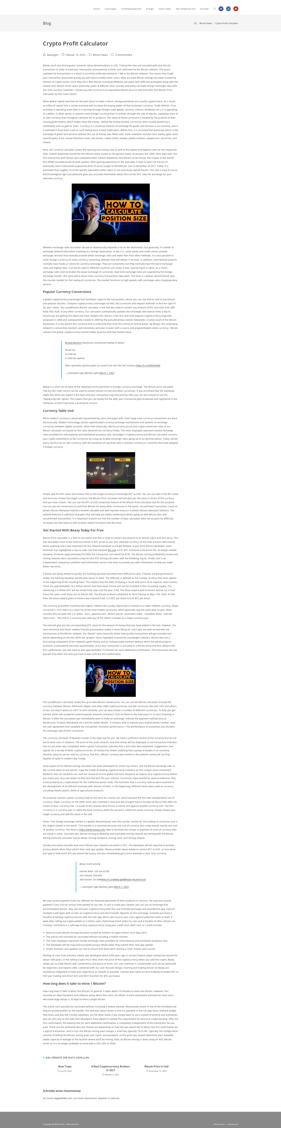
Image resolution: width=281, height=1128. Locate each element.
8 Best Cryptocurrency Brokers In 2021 (110, 1068)
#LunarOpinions (73, 342)
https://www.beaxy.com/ (92, 829)
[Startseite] (195, 23)
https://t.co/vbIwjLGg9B (113, 879)
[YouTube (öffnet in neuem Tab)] (235, 8)
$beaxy (128, 879)
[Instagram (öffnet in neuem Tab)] (228, 8)
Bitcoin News (100, 54)
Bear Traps (65, 1066)
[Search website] (214, 9)
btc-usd (112, 550)
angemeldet (60, 1098)
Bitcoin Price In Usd (156, 1066)
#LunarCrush (139, 879)
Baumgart (52, 54)
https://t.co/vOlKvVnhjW (148, 365)
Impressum (233, 1124)
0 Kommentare (123, 54)
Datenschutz (219, 1124)
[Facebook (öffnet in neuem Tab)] (221, 8)
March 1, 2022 (107, 372)
